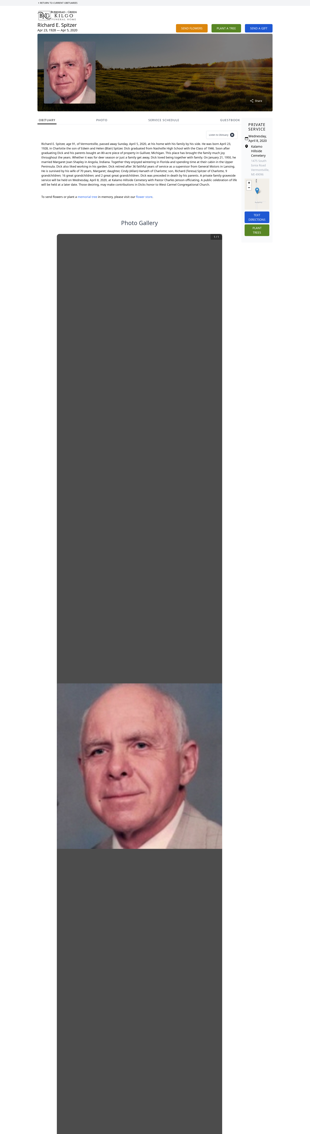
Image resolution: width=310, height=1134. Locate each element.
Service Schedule (163, 120)
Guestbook (230, 120)
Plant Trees (257, 230)
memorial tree (87, 197)
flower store (144, 197)
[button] (257, 190)
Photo (102, 120)
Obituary (47, 120)
